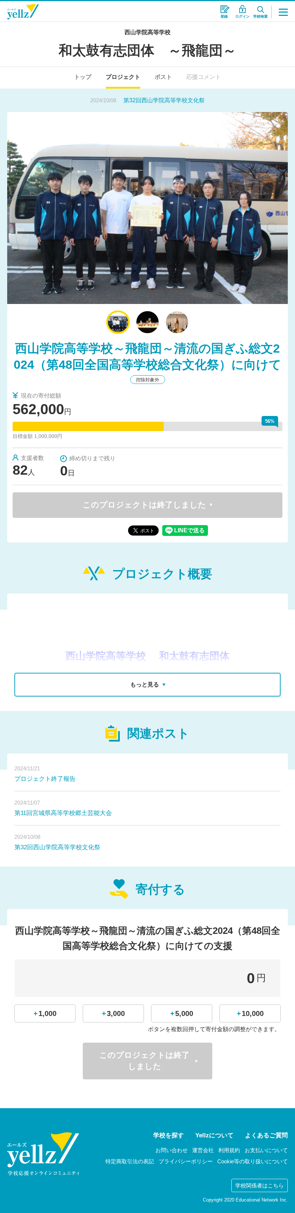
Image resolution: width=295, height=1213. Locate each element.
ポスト (163, 77)
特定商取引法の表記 (129, 1161)
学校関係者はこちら (259, 1185)
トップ (82, 77)
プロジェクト (123, 77)
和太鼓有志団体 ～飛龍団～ (147, 50)
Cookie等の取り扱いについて (252, 1161)
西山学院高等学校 (147, 32)
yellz (43, 1154)
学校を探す (168, 1135)
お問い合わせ (171, 1150)
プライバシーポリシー (186, 1161)
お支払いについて (266, 1150)
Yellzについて (214, 1135)
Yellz (23, 11)
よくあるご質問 (266, 1135)
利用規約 (229, 1150)
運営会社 (203, 1150)
